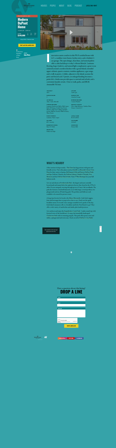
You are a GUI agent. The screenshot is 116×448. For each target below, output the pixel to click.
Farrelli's (75, 170)
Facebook (79, 338)
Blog (69, 4)
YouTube (70, 338)
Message (60, 308)
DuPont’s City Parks (86, 218)
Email (59, 303)
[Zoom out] (101, 229)
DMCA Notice (40, 339)
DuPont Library (71, 174)
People (53, 4)
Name (59, 297)
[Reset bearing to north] (101, 231)
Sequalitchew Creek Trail (72, 211)
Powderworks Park (66, 183)
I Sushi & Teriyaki (82, 174)
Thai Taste (70, 168)
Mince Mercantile (74, 198)
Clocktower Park (52, 215)
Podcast (78, 4)
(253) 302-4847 (91, 6)
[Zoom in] (101, 227)
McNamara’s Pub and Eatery (75, 172)
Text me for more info (27, 45)
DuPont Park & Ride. (64, 177)
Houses (44, 4)
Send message (71, 325)
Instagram (62, 338)
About (61, 4)
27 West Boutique (80, 177)
